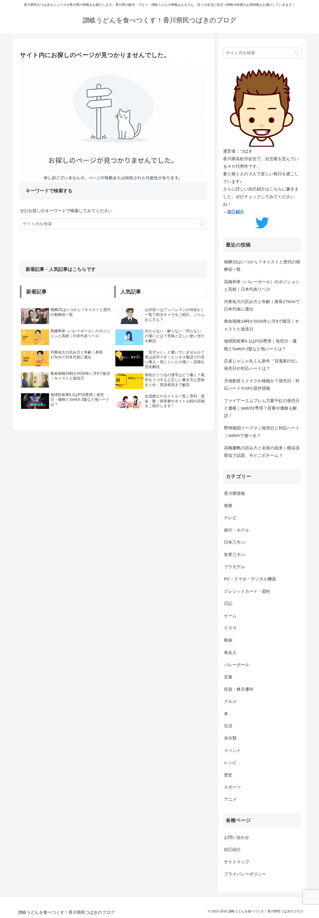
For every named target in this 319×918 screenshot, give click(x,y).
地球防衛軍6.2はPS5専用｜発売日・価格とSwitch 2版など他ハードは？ (260, 345)
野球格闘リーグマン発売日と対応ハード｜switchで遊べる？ (262, 432)
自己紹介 (235, 211)
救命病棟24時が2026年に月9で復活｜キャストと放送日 (261, 325)
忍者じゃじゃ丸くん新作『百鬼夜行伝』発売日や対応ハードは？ (262, 365)
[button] (202, 224)
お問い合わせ (236, 837)
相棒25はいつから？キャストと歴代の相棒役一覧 (262, 266)
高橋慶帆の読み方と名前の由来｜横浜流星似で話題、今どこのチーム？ (262, 452)
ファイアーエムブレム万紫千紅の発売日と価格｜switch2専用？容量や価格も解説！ (262, 408)
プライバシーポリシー (245, 874)
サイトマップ (236, 862)
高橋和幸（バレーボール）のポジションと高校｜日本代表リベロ (262, 285)
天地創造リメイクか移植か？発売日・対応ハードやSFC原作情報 (262, 385)
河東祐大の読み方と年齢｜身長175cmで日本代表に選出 (262, 305)
